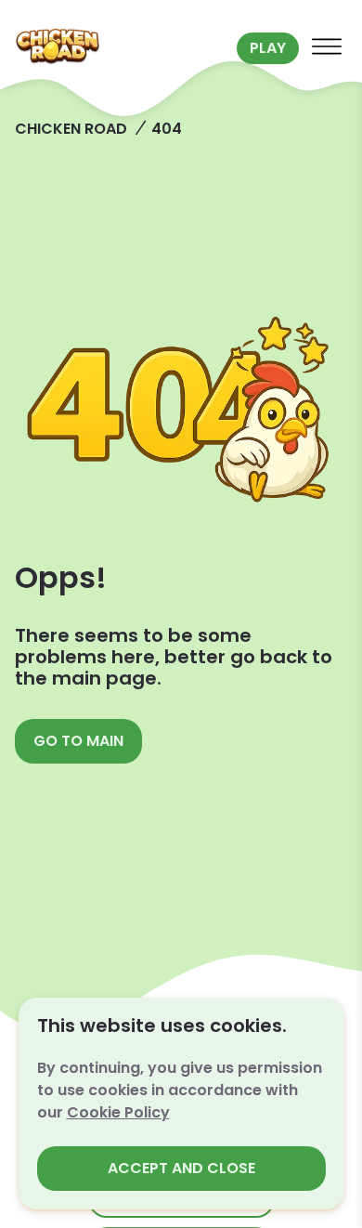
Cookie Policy (118, 1112)
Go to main (78, 740)
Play (268, 48)
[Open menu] (326, 48)
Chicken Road (71, 128)
